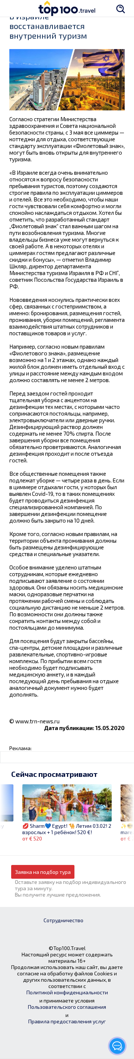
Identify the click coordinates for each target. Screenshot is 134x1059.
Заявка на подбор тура (43, 872)
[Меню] (13, 8)
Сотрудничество (63, 920)
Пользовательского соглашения (67, 1007)
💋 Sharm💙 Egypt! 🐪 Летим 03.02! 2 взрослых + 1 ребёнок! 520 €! (66, 829)
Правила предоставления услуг (67, 1021)
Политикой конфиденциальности (67, 992)
